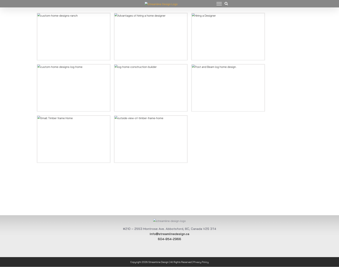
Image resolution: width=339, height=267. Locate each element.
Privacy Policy (201, 262)
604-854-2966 (169, 239)
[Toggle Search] (226, 3)
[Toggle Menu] (216, 3)
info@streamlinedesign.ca (169, 234)
